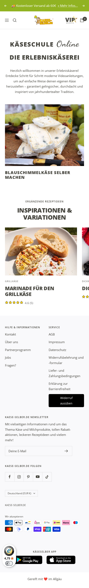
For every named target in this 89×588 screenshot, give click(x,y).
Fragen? (10, 365)
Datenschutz (57, 350)
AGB (52, 334)
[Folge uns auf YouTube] (37, 476)
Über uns (11, 342)
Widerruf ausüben (66, 400)
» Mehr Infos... (68, 6)
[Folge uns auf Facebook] (9, 476)
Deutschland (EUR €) (19, 493)
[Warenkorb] (82, 20)
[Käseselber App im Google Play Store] (27, 560)
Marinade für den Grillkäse (29, 291)
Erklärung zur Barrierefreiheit (59, 386)
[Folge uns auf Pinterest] (28, 476)
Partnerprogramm (18, 350)
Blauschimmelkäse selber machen (37, 175)
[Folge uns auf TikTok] (47, 476)
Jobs (8, 357)
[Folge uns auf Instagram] (19, 476)
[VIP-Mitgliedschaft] (67, 20)
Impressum (57, 342)
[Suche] (15, 20)
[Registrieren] (66, 451)
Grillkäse (11, 281)
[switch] (9, 563)
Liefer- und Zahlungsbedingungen (64, 373)
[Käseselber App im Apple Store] (61, 560)
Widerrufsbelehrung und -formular (66, 360)
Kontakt (10, 334)
